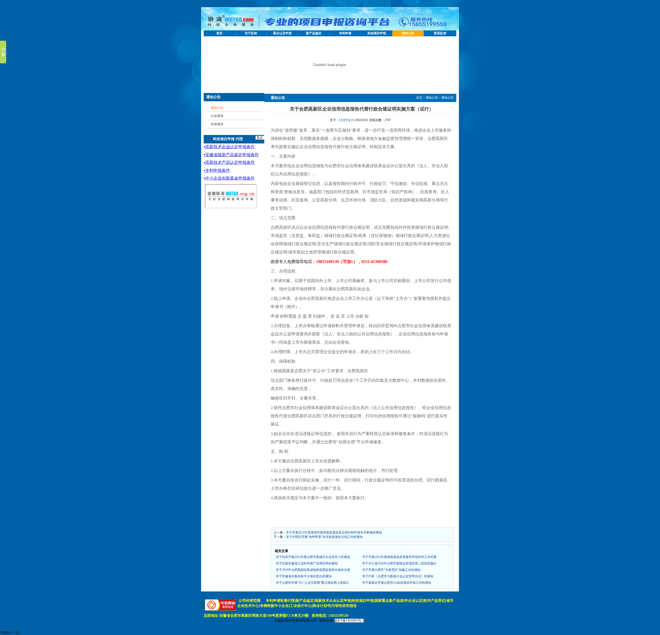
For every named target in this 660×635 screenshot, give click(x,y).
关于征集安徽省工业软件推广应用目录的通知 (307, 563)
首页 (219, 33)
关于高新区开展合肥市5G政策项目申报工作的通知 (396, 583)
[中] (346, 120)
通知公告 (408, 33)
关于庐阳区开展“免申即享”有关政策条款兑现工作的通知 (324, 537)
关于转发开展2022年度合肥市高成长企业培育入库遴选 (313, 557)
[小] (351, 120)
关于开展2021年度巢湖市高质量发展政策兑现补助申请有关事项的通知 (334, 532)
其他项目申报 (376, 33)
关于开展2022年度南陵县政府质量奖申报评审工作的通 (399, 557)
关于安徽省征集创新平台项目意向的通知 (304, 576)
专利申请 (345, 33)
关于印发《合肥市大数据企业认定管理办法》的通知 (397, 576)
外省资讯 (217, 124)
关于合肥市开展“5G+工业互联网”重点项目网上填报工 (312, 583)
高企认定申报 (282, 33)
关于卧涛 (251, 33)
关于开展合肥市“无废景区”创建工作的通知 (391, 570)
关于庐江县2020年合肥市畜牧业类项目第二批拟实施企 (399, 563)
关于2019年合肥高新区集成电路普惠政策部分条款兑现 (313, 570)
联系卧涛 (440, 33)
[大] (341, 120)
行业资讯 (217, 116)
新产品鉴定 (313, 33)
